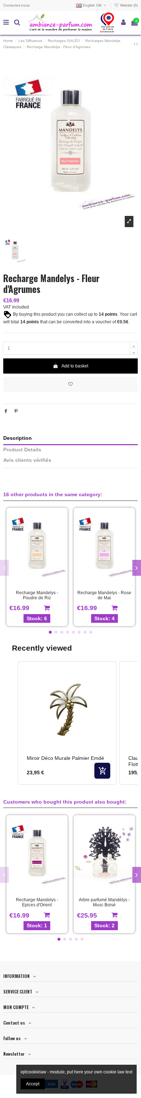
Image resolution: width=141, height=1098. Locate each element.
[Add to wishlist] (70, 384)
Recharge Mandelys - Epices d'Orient (37, 902)
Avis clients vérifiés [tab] (27, 460)
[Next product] (137, 43)
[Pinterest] (16, 411)
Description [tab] (17, 438)
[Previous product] (135, 43)
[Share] (6, 411)
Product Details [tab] (22, 449)
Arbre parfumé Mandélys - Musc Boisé (104, 902)
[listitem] (67, 722)
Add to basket (74, 366)
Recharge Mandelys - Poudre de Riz (37, 595)
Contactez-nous (16, 5)
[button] (50, 632)
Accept (32, 1083)
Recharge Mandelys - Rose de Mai (104, 595)
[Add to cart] (102, 771)
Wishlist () (128, 5)
